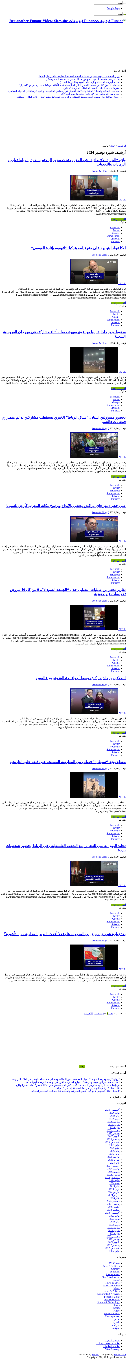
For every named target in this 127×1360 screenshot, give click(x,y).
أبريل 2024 (114, 1189)
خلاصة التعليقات (111, 1346)
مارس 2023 (113, 1227)
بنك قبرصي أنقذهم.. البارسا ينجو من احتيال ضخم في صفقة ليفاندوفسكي (83, 79)
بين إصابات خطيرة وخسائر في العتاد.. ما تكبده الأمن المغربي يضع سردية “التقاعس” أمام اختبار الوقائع (68, 1085)
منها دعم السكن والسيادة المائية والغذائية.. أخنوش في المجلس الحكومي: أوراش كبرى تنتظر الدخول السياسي (64, 91)
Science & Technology (108, 1302)
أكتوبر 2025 (114, 1136)
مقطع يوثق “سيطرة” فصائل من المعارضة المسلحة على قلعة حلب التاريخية (68, 762)
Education (115, 1271)
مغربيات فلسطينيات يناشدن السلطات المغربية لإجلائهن (91, 88)
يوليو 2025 (114, 1145)
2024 (112, 145)
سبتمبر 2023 (113, 1209)
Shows (116, 1305)
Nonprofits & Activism (108, 1294)
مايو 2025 (115, 1151)
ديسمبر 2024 (113, 1165)
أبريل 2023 (114, 1224)
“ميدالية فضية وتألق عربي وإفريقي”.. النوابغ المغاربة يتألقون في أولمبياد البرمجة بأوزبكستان (73, 1082)
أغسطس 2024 (112, 1177)
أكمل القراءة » (118, 219)
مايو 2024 (115, 1186)
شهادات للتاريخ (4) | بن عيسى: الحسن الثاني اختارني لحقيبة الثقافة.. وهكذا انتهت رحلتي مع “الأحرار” (69, 85)
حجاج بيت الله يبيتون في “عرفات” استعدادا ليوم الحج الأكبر (90, 94)
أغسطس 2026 (112, 1109)
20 (98, 1013)
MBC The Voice (111, 1285)
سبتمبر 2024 (113, 1174)
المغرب (116, 1322)
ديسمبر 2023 (113, 1201)
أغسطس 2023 (112, 1212)
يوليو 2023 (114, 1215)
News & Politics (112, 1291)
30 (100, 1013)
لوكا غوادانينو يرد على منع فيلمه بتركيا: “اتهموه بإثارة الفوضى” (78, 248)
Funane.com (120, 1354)
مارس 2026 (113, 1121)
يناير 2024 (115, 1198)
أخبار (117, 1319)
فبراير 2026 (114, 1124)
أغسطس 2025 (112, 1142)
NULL (122, 199)
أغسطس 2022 (112, 1248)
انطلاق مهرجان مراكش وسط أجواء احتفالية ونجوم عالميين (81, 678)
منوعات (116, 1328)
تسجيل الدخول (112, 1340)
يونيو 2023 (114, 1218)
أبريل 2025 (114, 1154)
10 (95, 1013)
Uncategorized (112, 1316)
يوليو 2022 (114, 1251)
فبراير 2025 (114, 1159)
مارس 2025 (113, 1157)
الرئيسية (121, 145)
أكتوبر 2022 (114, 1242)
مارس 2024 (113, 1192)
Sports (116, 1308)
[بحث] (124, 3)
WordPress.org (112, 1349)
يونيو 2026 (114, 1112)
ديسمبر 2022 (113, 1236)
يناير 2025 (115, 1162)
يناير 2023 (115, 1233)
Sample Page (113, 8)
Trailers (116, 1310)
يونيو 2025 (114, 1148)
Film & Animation (111, 1277)
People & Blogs (99, 171)
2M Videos (114, 1263)
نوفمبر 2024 (113, 1168)
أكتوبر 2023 (114, 1207)
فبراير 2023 (114, 1230)
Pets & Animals (112, 1299)
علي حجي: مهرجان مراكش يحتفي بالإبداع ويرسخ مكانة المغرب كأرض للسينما (66, 506)
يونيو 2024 (114, 1183)
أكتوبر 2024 (114, 1171)
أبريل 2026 (114, 1118)
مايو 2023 (115, 1221)
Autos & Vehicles (111, 1266)
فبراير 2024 (114, 1195)
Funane (95, 1354)
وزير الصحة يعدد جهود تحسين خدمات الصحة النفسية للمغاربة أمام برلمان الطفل (79, 76)
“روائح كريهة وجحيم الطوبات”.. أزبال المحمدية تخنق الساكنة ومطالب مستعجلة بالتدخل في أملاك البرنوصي (65, 1079)
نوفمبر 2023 (113, 1204)
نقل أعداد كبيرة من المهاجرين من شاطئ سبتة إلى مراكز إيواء (88, 1088)
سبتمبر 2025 (113, 1139)
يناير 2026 (115, 1127)
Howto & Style (112, 1282)
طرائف (116, 1325)
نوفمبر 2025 (113, 1133)
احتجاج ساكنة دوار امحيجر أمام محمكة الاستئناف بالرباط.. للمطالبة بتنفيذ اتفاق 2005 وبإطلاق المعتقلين (68, 97)
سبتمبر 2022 (113, 1245)
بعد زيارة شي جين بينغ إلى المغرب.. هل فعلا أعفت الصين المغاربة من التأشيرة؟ (65, 934)
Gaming (116, 1280)
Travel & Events (112, 1313)
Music (117, 1288)
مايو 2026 (115, 1115)
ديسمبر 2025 (113, 1130)
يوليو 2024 (114, 1180)
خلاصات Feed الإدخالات (108, 1343)
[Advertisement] (63, 47)
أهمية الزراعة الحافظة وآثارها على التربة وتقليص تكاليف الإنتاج (88, 82)
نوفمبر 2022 (113, 1239)
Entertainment (113, 1274)
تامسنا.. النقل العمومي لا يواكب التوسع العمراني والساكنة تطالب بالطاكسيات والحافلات (75, 1091)
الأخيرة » (88, 1013)
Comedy (115, 1269)
